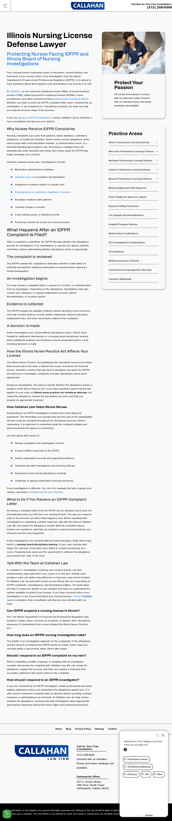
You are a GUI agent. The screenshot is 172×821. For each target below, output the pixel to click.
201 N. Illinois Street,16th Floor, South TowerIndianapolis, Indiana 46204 (93, 785)
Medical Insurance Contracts (124, 260)
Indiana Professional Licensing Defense (129, 169)
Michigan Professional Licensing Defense (130, 160)
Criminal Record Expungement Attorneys (130, 269)
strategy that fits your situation (46, 492)
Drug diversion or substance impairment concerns (43, 192)
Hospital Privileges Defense (123, 224)
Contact (112, 728)
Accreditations (116, 251)
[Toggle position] (157, 735)
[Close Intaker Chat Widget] (163, 735)
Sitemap (99, 728)
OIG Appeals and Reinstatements (126, 215)
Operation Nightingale (120, 279)
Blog (68, 728)
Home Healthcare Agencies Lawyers (128, 196)
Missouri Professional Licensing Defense (130, 178)
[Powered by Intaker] (149, 815)
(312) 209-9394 (86, 755)
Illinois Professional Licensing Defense (129, 142)
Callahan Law (17, 91)
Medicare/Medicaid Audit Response (127, 187)
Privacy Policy (83, 728)
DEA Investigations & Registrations (127, 242)
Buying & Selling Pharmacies (124, 206)
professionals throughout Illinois (71, 98)
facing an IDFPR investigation (34, 117)
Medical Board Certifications (123, 233)
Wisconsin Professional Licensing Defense (131, 151)
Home (58, 728)
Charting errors (23, 177)
